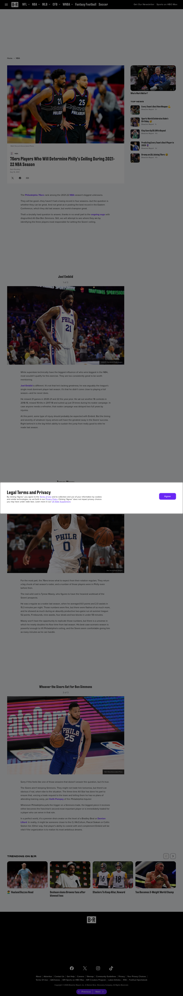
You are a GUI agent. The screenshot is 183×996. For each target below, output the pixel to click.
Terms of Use (45, 497)
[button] (167, 496)
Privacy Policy (51, 499)
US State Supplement (61, 502)
